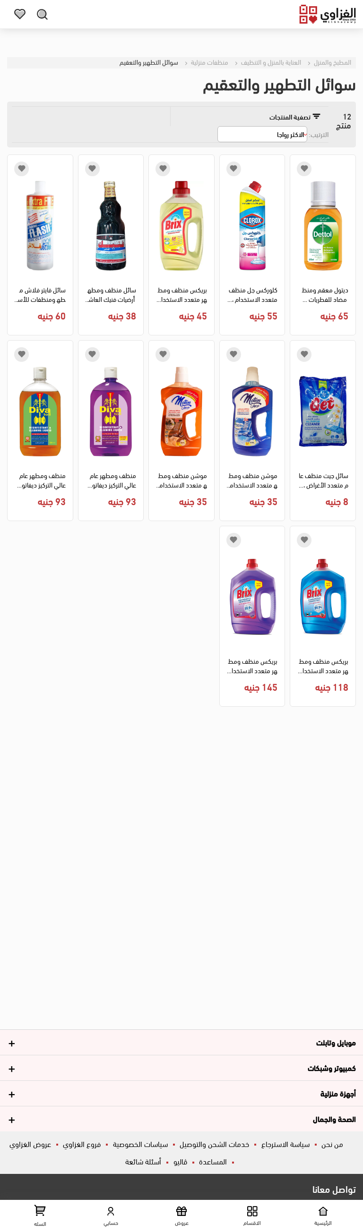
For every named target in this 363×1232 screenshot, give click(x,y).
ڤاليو (180, 1160)
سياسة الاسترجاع (285, 1143)
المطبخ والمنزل (331, 62)
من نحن (332, 1143)
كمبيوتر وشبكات (332, 1067)
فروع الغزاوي (82, 1143)
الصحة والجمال (334, 1118)
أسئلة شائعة (143, 1160)
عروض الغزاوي (30, 1143)
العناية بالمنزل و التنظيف (270, 62)
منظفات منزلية (209, 62)
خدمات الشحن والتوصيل (214, 1143)
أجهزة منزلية (338, 1092)
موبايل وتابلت (336, 1041)
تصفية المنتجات (290, 116)
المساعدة (213, 1160)
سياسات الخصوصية (140, 1143)
